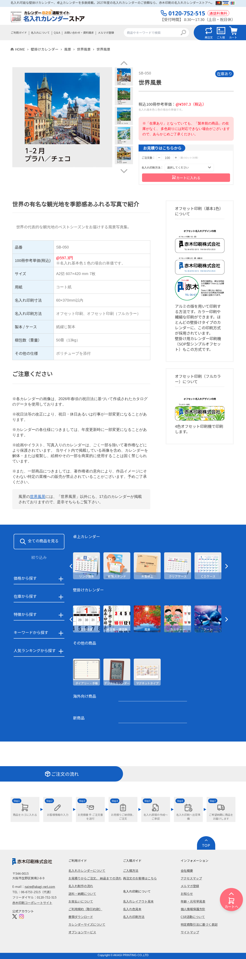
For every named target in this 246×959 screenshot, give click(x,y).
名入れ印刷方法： (152, 167)
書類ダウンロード (80, 916)
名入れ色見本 (132, 909)
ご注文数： (148, 158)
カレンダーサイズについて (86, 924)
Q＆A (57, 32)
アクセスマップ (191, 878)
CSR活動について (193, 916)
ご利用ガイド (19, 32)
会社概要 (187, 870)
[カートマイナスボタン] (159, 157)
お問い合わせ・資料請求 (79, 32)
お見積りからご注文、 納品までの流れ (94, 878)
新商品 (79, 718)
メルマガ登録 (106, 32)
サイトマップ (190, 932)
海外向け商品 (84, 696)
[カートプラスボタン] (175, 157)
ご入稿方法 (130, 870)
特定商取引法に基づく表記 (199, 924)
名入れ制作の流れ (80, 886)
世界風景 (37, 496)
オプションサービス (82, 932)
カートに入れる (188, 177)
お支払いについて (80, 901)
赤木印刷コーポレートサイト (32, 902)
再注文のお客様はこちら (140, 878)
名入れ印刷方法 (134, 916)
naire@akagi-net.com (40, 886)
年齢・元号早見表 (193, 901)
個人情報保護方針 (193, 909)
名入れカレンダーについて (86, 870)
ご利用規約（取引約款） (85, 909)
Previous (9, 118)
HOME (20, 49)
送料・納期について (82, 893)
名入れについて (40, 32)
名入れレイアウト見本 (138, 901)
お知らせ (187, 893)
